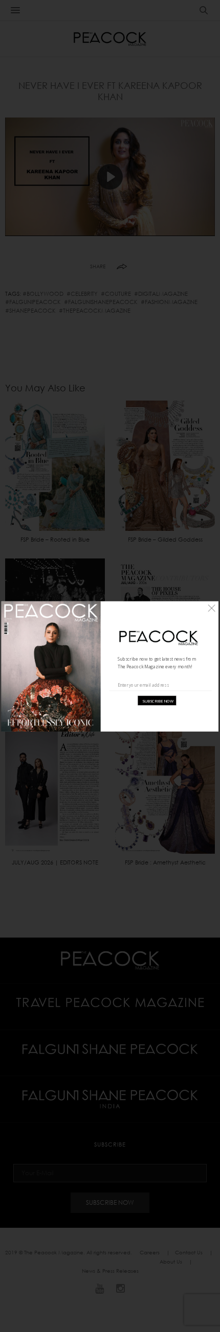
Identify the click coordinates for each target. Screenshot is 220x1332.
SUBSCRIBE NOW (157, 700)
